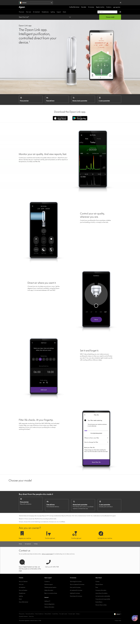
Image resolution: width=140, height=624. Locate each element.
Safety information (48, 590)
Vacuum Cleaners (23, 581)
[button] (117, 614)
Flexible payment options (50, 587)
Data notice (31, 616)
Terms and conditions (30, 613)
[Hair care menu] (32, 12)
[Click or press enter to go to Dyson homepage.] (22, 7)
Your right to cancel (63, 613)
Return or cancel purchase (50, 593)
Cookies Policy (55, 613)
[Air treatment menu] (40, 12)
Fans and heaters (23, 590)
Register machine (100, 7)
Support (59, 12)
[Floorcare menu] (25, 12)
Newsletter (83, 7)
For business (91, 7)
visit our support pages (47, 554)
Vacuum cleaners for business (77, 584)
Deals (64, 12)
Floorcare (21, 12)
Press (97, 587)
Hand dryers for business (76, 596)
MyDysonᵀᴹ (47, 601)
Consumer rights (71, 613)
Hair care (28, 12)
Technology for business (76, 581)
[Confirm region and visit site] (120, 2)
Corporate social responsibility (103, 599)
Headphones (45, 12)
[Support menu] (62, 12)
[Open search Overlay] (107, 12)
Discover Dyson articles (101, 605)
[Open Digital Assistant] (135, 618)
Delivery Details (48, 613)
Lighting (53, 12)
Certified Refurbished (74, 7)
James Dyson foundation (102, 593)
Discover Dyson (99, 584)
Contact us (108, 7)
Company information (101, 590)
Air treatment (36, 12)
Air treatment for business (76, 590)
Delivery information (49, 607)
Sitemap (77, 613)
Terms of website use (39, 613)
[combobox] (36, 2)
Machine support (48, 584)
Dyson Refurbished (23, 602)
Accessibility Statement (23, 616)
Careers (97, 581)
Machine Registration (49, 604)
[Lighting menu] (55, 12)
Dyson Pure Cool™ (24, 17)
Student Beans (99, 602)
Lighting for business (75, 593)
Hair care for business (75, 587)
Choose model (110, 17)
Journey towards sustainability (103, 596)
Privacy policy (21, 613)
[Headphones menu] (49, 12)
